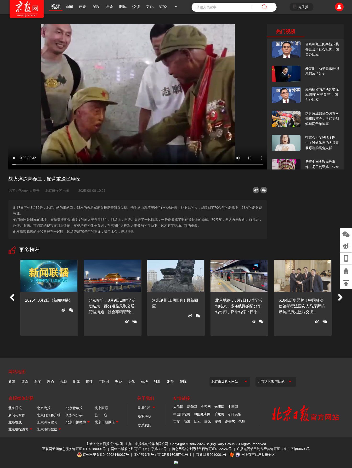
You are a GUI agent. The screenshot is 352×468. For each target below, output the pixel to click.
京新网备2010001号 (211, 455)
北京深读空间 (47, 422)
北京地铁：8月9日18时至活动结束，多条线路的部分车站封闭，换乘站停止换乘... (238, 306)
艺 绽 (101, 415)
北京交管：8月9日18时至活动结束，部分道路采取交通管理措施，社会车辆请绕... (112, 306)
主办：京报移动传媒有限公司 (146, 444)
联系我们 (144, 425)
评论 (82, 7)
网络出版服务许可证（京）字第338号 (139, 449)
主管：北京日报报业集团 (104, 444)
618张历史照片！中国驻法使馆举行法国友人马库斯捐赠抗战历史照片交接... (302, 306)
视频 (56, 6)
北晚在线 (15, 422)
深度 (96, 7)
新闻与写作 (16, 415)
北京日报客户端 (57, 190)
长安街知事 (74, 415)
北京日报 (15, 408)
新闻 (69, 7)
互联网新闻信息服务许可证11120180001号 (74, 449)
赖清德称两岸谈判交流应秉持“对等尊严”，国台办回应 (322, 94)
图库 (123, 7)
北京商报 (101, 408)
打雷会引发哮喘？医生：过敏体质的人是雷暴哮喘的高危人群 (322, 142)
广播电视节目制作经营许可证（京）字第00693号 (273, 449)
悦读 (136, 7)
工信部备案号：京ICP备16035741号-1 (162, 455)
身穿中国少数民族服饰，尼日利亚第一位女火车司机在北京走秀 (322, 167)
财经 (163, 7)
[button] (11, 298)
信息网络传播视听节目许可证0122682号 (202, 449)
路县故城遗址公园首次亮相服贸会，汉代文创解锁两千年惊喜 (322, 119)
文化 (149, 7)
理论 (109, 7)
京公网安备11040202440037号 (106, 455)
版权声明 (144, 416)
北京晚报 (44, 408)
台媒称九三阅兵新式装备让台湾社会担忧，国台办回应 (322, 49)
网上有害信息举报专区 (258, 455)
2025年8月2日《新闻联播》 (49, 300)
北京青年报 (74, 408)
